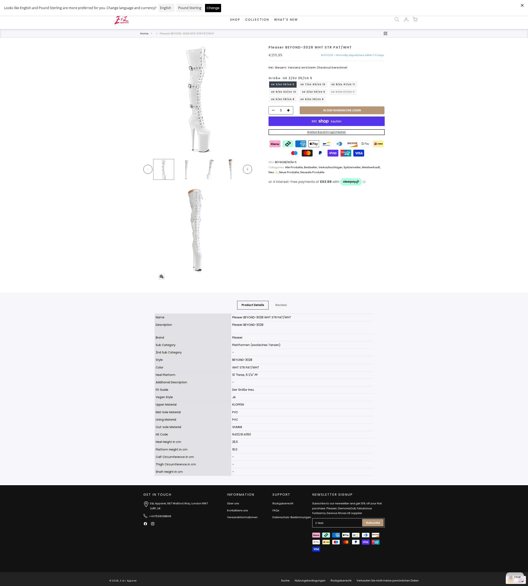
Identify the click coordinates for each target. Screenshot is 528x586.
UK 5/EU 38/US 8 (283, 99)
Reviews (281, 305)
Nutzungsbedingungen (310, 580)
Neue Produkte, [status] (289, 172)
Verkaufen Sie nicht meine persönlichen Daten (388, 580)
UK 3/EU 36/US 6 (313, 91)
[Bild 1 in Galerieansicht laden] (163, 169)
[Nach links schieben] (147, 169)
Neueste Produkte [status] (312, 172)
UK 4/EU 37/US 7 (344, 92)
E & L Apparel (128, 580)
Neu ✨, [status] (274, 172)
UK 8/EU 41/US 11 (343, 84)
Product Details (253, 305)
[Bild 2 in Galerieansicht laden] (186, 169)
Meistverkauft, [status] (371, 167)
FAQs (275, 510)
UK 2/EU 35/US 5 (283, 84)
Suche (285, 580)
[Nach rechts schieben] (247, 169)
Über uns (233, 503)
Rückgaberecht (282, 503)
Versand (294, 67)
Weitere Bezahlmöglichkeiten (326, 132)
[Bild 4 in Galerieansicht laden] (231, 169)
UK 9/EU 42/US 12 (283, 91)
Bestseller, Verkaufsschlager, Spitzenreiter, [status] (333, 167)
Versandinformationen (242, 517)
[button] (396, 19)
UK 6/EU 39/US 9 (312, 99)
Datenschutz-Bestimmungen (291, 517)
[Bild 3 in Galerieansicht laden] (208, 169)
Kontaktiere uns (237, 510)
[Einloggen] (405, 19)
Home (144, 33)
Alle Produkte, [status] (286, 167)
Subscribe (373, 522)
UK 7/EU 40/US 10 (313, 84)
